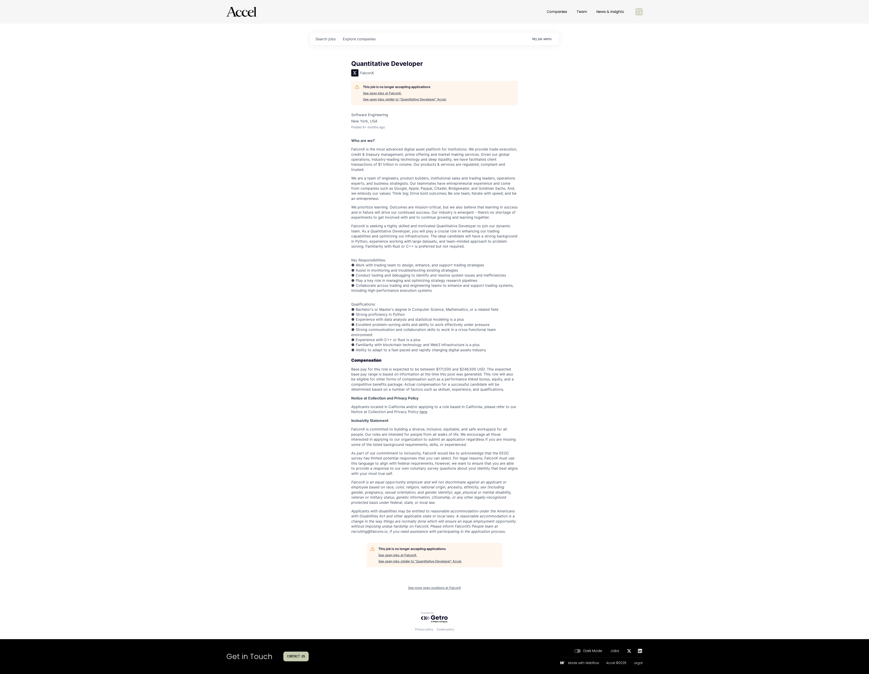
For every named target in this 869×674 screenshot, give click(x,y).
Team (582, 11)
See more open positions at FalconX (434, 588)
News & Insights (610, 11)
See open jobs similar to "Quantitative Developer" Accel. (404, 99)
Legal (638, 663)
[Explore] (639, 11)
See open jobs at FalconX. (382, 93)
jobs (325, 39)
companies (359, 39)
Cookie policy (445, 629)
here (423, 411)
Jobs (614, 651)
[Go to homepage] (241, 11)
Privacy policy (424, 629)
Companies (557, 11)
